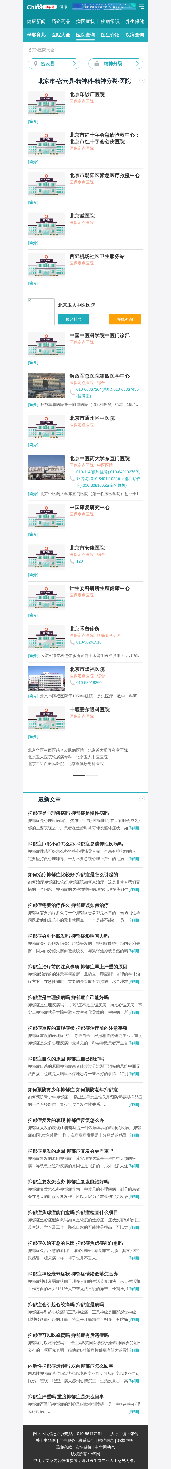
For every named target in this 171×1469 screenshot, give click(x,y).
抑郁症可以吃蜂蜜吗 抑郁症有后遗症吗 (68, 1335)
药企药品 (61, 21)
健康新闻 (36, 21)
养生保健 (134, 21)
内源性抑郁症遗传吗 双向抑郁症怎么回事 (70, 1366)
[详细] (134, 828)
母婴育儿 (36, 34)
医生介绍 (110, 34)
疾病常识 (110, 21)
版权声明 (125, 1440)
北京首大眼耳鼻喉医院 (108, 750)
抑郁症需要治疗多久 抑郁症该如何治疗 (68, 905)
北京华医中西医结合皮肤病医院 (56, 750)
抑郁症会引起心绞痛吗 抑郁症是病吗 (66, 1304)
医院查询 (85, 34)
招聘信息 (106, 1440)
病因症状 (85, 21)
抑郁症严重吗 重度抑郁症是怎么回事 (66, 1396)
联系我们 (86, 1440)
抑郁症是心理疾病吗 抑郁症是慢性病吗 (68, 813)
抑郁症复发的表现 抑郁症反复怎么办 (66, 1120)
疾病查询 (134, 34)
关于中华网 (46, 1440)
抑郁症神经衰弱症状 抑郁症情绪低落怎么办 (73, 1273)
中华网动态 (105, 1447)
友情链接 (83, 1447)
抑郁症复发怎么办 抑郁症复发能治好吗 (68, 1181)
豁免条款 (64, 1447)
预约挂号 (74, 319)
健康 (63, 6)
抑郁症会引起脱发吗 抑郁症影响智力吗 (68, 936)
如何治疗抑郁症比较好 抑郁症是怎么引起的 (73, 874)
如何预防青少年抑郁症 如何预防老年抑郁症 (73, 1089)
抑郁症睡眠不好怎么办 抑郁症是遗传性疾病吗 (75, 843)
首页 (32, 50)
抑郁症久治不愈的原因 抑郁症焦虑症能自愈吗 (75, 1243)
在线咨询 (125, 319)
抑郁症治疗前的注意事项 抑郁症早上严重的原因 (77, 966)
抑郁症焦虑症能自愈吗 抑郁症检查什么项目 (73, 1212)
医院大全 (61, 34)
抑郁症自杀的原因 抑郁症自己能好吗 (66, 1058)
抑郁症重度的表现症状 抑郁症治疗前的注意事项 (77, 1028)
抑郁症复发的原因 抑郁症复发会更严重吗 (70, 1151)
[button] (79, 775)
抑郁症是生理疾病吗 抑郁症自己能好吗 (68, 997)
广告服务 (67, 1440)
